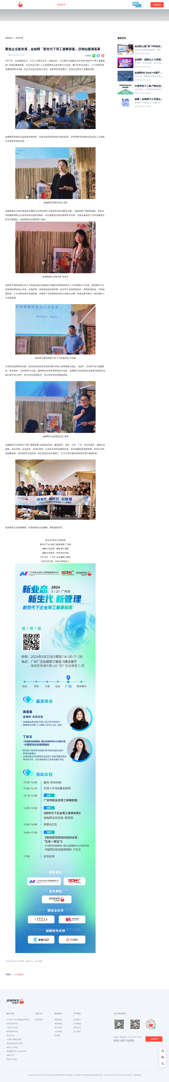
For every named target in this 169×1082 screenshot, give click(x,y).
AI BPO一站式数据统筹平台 (18, 1019)
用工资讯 (58, 1027)
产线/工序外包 (12, 1027)
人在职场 (58, 1031)
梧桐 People (12, 1059)
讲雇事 (57, 1035)
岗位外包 (10, 1035)
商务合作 (77, 1027)
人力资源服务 (18, 974)
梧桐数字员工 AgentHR (16, 1051)
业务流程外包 (12, 1023)
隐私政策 (138, 1075)
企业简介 (77, 1019)
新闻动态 (9, 38)
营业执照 (69, 1075)
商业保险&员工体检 (15, 1043)
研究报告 (39, 1019)
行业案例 (77, 1023)
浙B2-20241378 (110, 1075)
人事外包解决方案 (14, 1039)
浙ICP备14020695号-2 (125, 1075)
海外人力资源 (12, 1047)
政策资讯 (58, 1023)
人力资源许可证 (78, 1075)
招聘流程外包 (12, 1031)
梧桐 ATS (10, 1055)
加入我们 (77, 1031)
